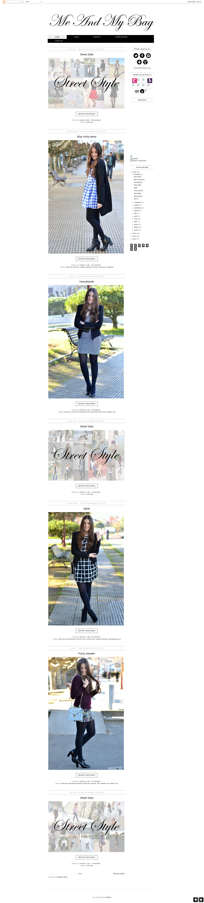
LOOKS (76, 37)
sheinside (109, 412)
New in (136, 199)
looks (96, 267)
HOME (57, 37)
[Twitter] (136, 58)
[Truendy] (149, 88)
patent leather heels (96, 412)
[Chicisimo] (134, 82)
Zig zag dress (138, 196)
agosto (136, 210)
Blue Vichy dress (86, 136)
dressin (74, 412)
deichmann (89, 267)
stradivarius (110, 267)
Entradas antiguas (119, 873)
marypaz (93, 783)
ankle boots (69, 267)
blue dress (76, 267)
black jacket (67, 412)
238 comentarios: (96, 120)
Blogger (108, 897)
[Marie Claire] (137, 93)
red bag (89, 639)
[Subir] (201, 899)
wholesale (104, 639)
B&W (87, 508)
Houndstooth (86, 281)
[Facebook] (142, 58)
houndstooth (82, 412)
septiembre (138, 208)
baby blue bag (73, 783)
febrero (136, 227)
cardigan (82, 267)
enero (136, 230)
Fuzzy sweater (86, 653)
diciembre (137, 174)
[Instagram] (148, 58)
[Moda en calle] (144, 88)
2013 (134, 236)
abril (135, 222)
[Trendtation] (139, 82)
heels (80, 639)
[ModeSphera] (139, 88)
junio (136, 216)
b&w (67, 639)
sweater (112, 783)
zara (114, 412)
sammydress (102, 267)
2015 (134, 172)
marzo (136, 224)
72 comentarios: (96, 492)
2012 (134, 239)
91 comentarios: (96, 781)
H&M (85, 783)
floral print (80, 783)
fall (93, 267)
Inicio (80, 873)
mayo (136, 219)
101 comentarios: (96, 265)
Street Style (86, 54)
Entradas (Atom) (62, 877)
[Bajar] (195, 899)
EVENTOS (97, 37)
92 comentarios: (96, 410)
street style (90, 122)
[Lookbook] (134, 88)
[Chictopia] (142, 93)
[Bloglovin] (139, 64)
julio (135, 213)
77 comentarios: (96, 863)
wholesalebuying (112, 639)
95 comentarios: (96, 637)
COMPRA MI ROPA (121, 37)
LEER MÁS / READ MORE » (87, 114)
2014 (134, 233)
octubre (136, 205)
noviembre (137, 202)
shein (104, 412)
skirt (108, 783)
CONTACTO (59, 41)
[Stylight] (149, 82)
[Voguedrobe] (144, 82)
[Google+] (145, 64)
